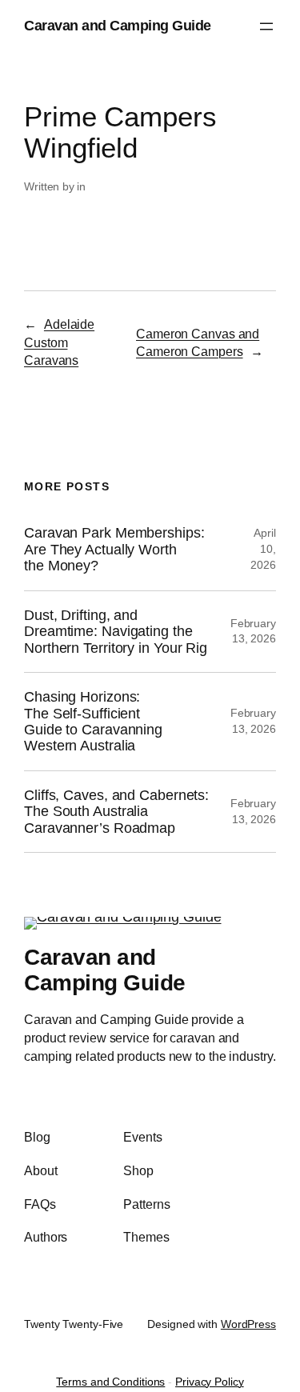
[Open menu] (266, 26)
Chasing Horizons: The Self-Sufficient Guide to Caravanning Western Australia (93, 721)
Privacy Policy (209, 1381)
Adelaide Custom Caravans (59, 342)
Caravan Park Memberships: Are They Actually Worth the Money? (114, 549)
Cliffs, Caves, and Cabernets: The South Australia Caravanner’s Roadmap (116, 811)
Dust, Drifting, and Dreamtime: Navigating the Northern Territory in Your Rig (115, 631)
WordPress (248, 1324)
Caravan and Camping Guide (117, 26)
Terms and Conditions (110, 1381)
